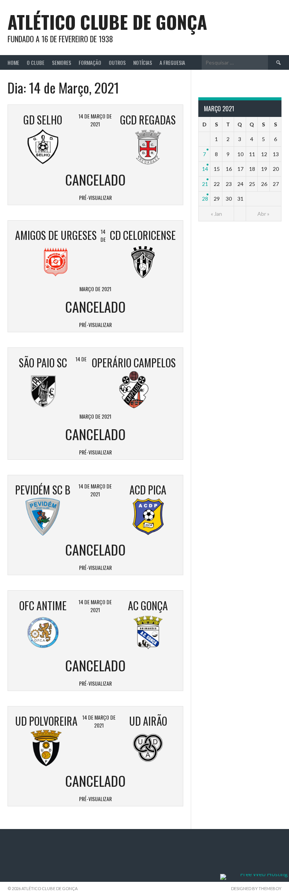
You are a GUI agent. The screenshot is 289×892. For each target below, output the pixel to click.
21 (205, 184)
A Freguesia (172, 62)
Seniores (61, 62)
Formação (90, 62)
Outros (117, 62)
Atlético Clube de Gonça (107, 21)
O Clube (35, 62)
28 (205, 198)
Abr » (263, 213)
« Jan (216, 213)
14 (205, 169)
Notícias (142, 62)
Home (13, 62)
